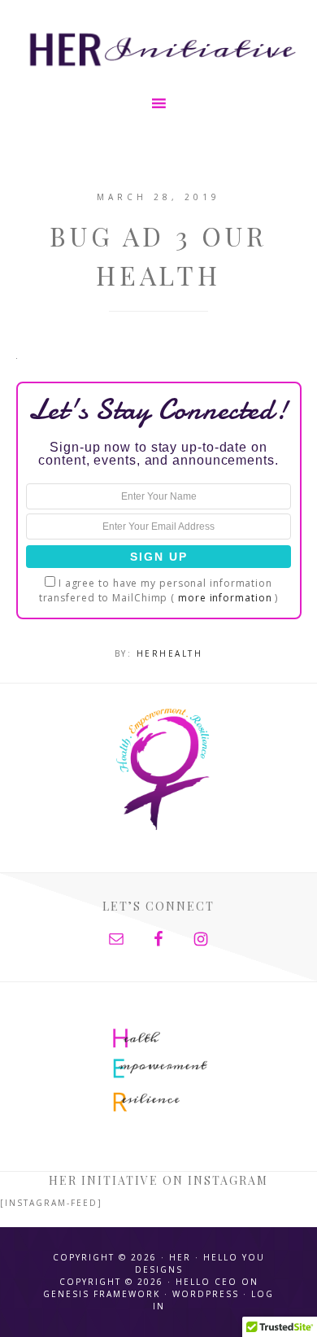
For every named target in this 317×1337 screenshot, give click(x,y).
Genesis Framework (101, 1294)
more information (224, 598)
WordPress (205, 1294)
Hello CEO (206, 1281)
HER (159, 46)
